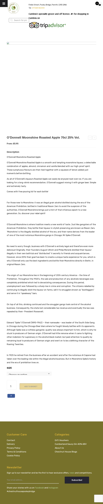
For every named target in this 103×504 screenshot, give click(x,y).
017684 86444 (38, 8)
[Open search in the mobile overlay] (23, 20)
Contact (11, 440)
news (72, 473)
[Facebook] (11, 396)
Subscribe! (77, 480)
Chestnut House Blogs (66, 451)
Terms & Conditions (16, 451)
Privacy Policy (13, 448)
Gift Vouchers (62, 440)
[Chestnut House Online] (13, 8)
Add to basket (30, 386)
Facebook (39, 488)
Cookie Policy (13, 455)
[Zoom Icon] (51, 86)
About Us (59, 448)
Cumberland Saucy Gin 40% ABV (71, 444)
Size (9, 368)
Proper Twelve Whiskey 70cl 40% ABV (94, 138)
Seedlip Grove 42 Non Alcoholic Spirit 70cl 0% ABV (90, 138)
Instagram (53, 488)
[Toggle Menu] (4, 3)
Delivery (11, 444)
